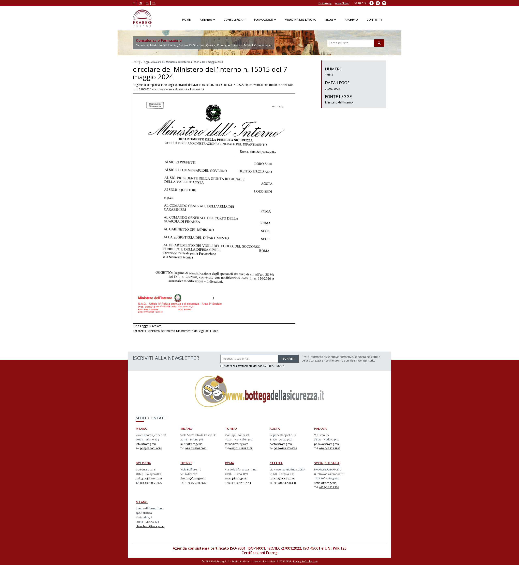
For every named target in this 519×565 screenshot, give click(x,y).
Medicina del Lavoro (300, 20)
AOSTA (275, 428)
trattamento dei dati (250, 366)
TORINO (231, 428)
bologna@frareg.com (149, 478)
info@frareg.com (146, 444)
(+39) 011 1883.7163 (240, 448)
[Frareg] (142, 18)
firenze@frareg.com (192, 478)
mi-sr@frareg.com (191, 444)
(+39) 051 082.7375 (151, 483)
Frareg (136, 62)
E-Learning (324, 3)
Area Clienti (342, 3)
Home (186, 20)
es (153, 3)
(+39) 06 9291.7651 (240, 483)
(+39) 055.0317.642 (195, 483)
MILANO (142, 428)
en (140, 3)
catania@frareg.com (282, 478)
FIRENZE (186, 463)
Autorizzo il (231, 366)
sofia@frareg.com (325, 483)
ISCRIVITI (288, 358)
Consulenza (233, 20)
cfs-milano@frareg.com (150, 526)
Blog (329, 20)
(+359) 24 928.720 (328, 487)
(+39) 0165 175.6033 (285, 448)
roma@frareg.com (236, 478)
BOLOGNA (143, 463)
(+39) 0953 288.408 (285, 483)
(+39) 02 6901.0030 (151, 448)
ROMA (229, 463)
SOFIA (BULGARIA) (327, 463)
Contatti (374, 20)
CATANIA (276, 463)
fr (147, 3)
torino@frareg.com (236, 444)
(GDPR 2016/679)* (273, 366)
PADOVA (320, 428)
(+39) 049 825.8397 (329, 448)
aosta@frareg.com (281, 444)
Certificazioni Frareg (259, 552)
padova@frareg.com (327, 444)
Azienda (206, 20)
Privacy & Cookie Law (305, 561)
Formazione (263, 20)
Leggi (146, 62)
